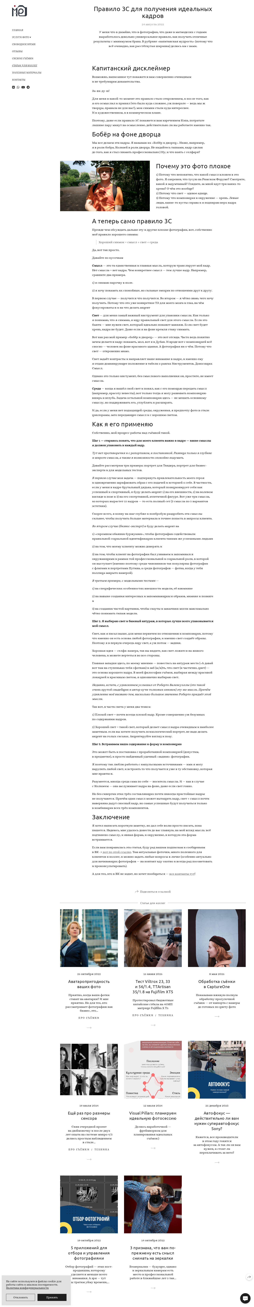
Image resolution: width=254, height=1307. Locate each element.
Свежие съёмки (22, 58)
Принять (52, 1297)
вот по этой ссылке (116, 852)
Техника (166, 1015)
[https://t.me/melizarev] (28, 87)
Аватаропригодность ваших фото (89, 984)
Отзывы (17, 51)
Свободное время (23, 44)
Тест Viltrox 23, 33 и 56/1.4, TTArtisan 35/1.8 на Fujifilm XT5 (153, 986)
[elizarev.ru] (19, 10)
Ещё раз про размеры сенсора (89, 1115)
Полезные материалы (26, 72)
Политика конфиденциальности (27, 1288)
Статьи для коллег (24, 65)
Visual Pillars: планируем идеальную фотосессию (153, 1115)
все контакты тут (182, 873)
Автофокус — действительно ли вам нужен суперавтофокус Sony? (216, 1120)
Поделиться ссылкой (155, 891)
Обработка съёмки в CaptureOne (216, 984)
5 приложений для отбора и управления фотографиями (89, 1252)
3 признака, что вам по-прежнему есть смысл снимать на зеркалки (153, 1252)
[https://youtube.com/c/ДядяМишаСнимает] (23, 87)
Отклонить (20, 1297)
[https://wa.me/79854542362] (18, 87)
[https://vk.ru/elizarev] (13, 87)
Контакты (18, 79)
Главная (17, 30)
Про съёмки (89, 1017)
